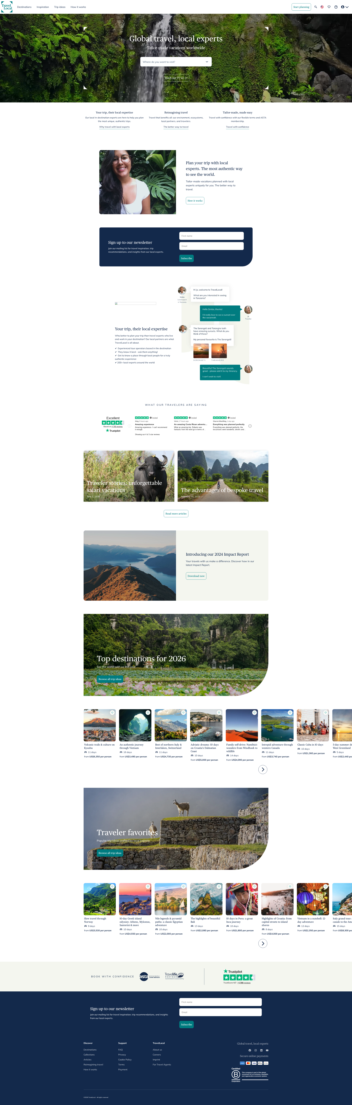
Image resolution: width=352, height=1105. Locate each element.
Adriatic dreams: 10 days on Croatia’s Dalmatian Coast (205, 748)
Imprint (156, 1059)
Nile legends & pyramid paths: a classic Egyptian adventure (169, 922)
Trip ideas (59, 7)
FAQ (120, 1049)
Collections (89, 1054)
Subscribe (186, 258)
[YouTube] (267, 1050)
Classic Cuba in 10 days (310, 744)
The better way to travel (176, 126)
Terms (121, 1064)
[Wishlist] (329, 6)
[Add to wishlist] (112, 712)
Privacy (122, 1054)
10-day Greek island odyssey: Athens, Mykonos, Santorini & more (135, 922)
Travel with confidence (237, 126)
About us (157, 1049)
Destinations (90, 1049)
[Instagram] (255, 1050)
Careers (157, 1054)
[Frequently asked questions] (336, 7)
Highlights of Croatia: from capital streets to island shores (277, 922)
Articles (87, 1059)
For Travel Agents (162, 1064)
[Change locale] (322, 7)
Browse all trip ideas (110, 679)
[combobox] (173, 61)
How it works (78, 7)
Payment (122, 1069)
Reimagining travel (93, 1064)
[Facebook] (250, 1050)
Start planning (301, 7)
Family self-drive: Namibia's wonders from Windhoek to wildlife (241, 748)
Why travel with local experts (114, 126)
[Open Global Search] (316, 7)
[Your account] (344, 7)
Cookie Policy (125, 1059)
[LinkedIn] (261, 1050)
